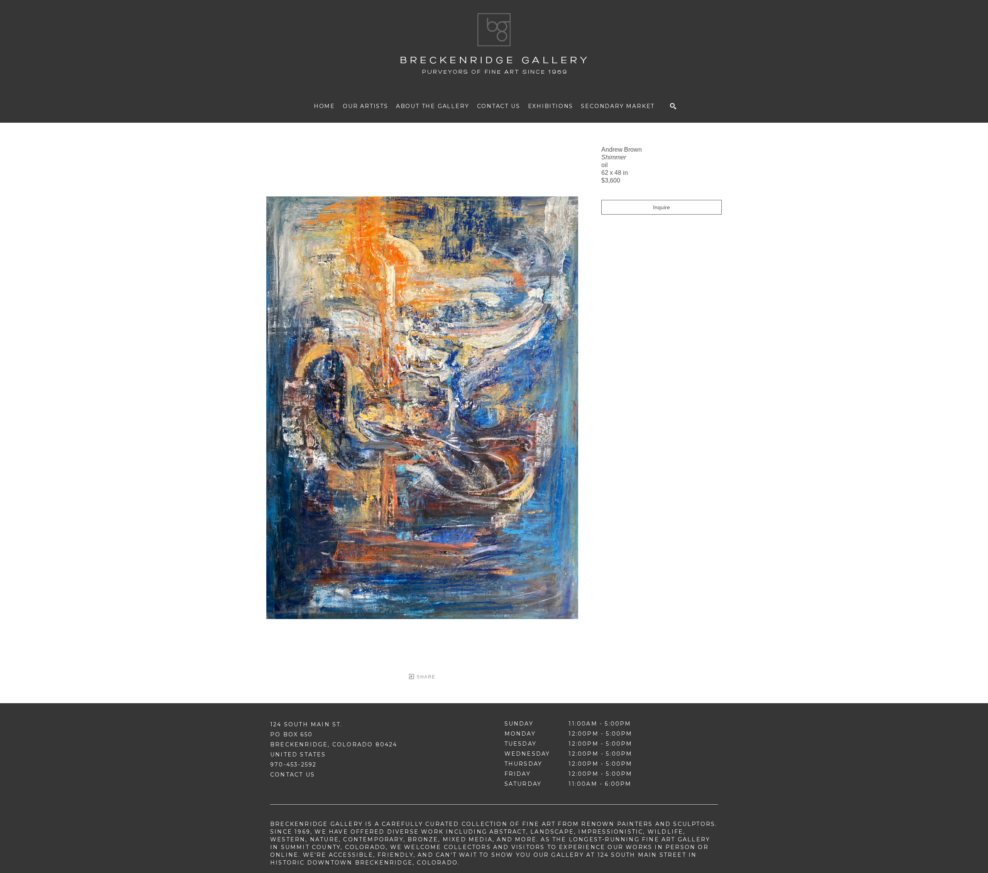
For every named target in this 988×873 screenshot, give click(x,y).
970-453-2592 (293, 764)
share (425, 677)
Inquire (661, 207)
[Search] (673, 106)
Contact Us (292, 774)
